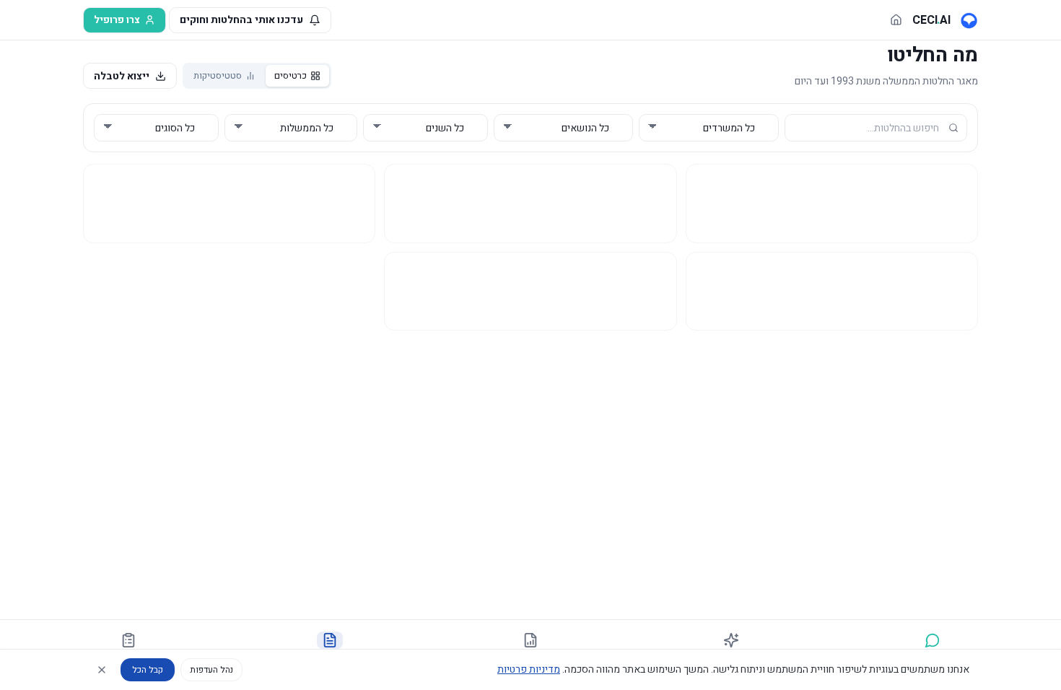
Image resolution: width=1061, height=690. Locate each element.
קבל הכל (147, 669)
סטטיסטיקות (217, 75)
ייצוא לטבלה (121, 76)
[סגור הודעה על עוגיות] (102, 670)
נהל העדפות (211, 669)
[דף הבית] (896, 20)
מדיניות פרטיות (528, 669)
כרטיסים (290, 75)
